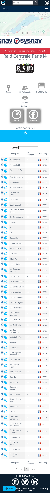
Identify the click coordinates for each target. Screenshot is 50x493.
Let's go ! (41, 51)
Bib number (31, 153)
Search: (15, 148)
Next (32, 469)
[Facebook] (33, 122)
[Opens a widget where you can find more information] (9, 489)
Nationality (43, 153)
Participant (15, 153)
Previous (19, 469)
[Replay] (16, 122)
